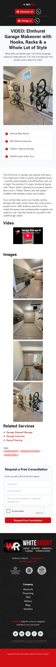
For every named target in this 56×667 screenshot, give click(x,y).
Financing (28, 593)
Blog (28, 605)
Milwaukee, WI (28, 561)
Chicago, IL (37, 558)
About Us (28, 589)
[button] (28, 641)
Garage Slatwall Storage (19, 432)
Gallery (28, 601)
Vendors (28, 608)
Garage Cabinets (15, 436)
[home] (28, 4)
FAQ (28, 597)
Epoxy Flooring (14, 440)
